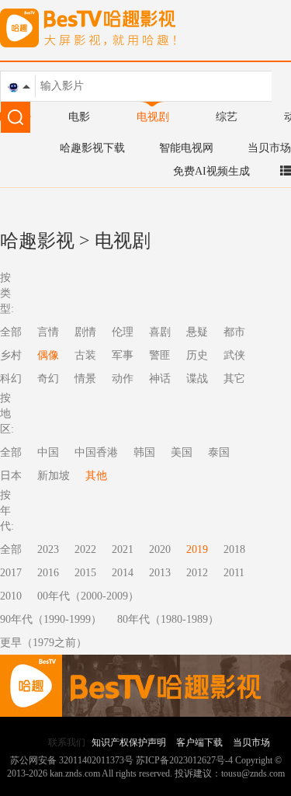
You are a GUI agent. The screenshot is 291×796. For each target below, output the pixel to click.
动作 (122, 378)
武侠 (234, 355)
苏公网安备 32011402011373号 (71, 760)
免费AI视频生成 (211, 171)
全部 (11, 549)
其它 (234, 378)
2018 (234, 549)
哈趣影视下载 (92, 148)
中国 (48, 452)
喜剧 (160, 332)
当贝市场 (269, 148)
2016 (48, 573)
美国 (181, 452)
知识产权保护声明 (129, 742)
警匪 (160, 355)
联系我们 (66, 742)
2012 (197, 573)
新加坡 (53, 475)
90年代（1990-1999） (51, 619)
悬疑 (197, 332)
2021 (122, 549)
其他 (96, 475)
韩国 (144, 452)
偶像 (48, 355)
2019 (197, 549)
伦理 (122, 332)
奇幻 (48, 378)
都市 (234, 332)
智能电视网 (186, 148)
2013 (160, 573)
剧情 (85, 332)
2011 (233, 573)
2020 (160, 549)
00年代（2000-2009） (88, 596)
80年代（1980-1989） (168, 619)
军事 (122, 355)
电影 (79, 117)
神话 (160, 378)
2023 (48, 549)
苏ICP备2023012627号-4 (184, 760)
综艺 (226, 117)
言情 (48, 332)
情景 (85, 378)
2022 (85, 549)
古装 (85, 355)
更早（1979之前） (43, 642)
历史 (197, 355)
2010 (11, 596)
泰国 (219, 452)
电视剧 (153, 117)
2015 (85, 573)
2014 (122, 573)
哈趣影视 (37, 241)
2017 (11, 573)
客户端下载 (199, 742)
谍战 (197, 378)
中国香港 (96, 452)
